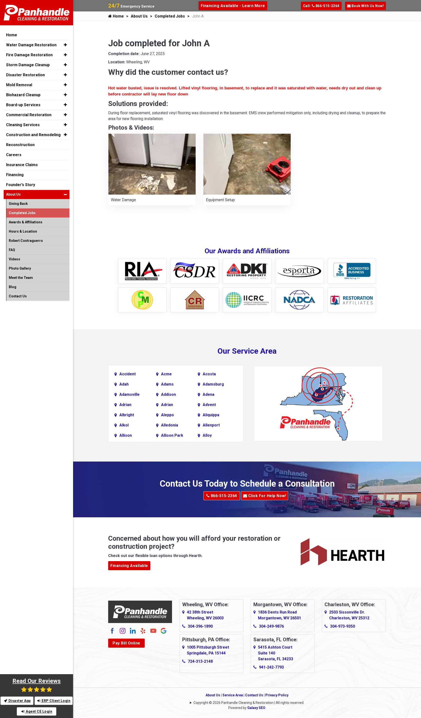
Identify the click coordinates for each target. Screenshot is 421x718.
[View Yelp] (143, 630)
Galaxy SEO (256, 708)
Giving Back (18, 204)
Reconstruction (20, 144)
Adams (167, 384)
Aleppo (167, 415)
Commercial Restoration (28, 115)
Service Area (232, 695)
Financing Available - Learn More (233, 5)
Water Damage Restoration (31, 45)
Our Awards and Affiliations (247, 251)
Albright (126, 415)
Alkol (124, 425)
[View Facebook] (112, 630)
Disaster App (19, 701)
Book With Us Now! (367, 6)
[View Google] (163, 630)
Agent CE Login (38, 711)
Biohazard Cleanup (23, 95)
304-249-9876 (271, 626)
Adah (124, 384)
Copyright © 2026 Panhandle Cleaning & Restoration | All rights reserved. (248, 703)
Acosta (209, 374)
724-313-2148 (200, 661)
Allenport (211, 425)
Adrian (125, 404)
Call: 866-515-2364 (321, 6)
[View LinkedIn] (133, 630)
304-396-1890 (200, 626)
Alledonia (169, 425)
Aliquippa (211, 415)
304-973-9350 (342, 626)
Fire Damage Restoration (29, 55)
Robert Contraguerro (26, 241)
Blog (12, 287)
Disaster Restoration (25, 75)
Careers (13, 154)
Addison (168, 394)
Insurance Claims (22, 164)
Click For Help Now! (266, 495)
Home (118, 16)
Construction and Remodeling (33, 134)
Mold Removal (19, 85)
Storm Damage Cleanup (28, 65)
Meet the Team (21, 278)
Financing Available (129, 565)
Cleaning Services (23, 125)
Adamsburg (213, 384)
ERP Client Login (56, 701)
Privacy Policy (276, 695)
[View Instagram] (122, 630)
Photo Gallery (20, 268)
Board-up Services (23, 105)
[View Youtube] (153, 630)
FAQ (12, 250)
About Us (139, 16)
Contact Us (254, 695)
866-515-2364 (223, 495)
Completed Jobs (170, 16)
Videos (14, 259)
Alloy (207, 435)
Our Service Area (247, 351)
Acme (166, 374)
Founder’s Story (20, 184)
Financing (15, 174)
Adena (208, 394)
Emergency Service (131, 6)
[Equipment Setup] (247, 164)
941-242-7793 (271, 667)
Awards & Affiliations (25, 222)
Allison (125, 435)
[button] (65, 44)
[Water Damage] (152, 164)
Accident (127, 374)
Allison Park (172, 435)
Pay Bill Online (126, 643)
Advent (209, 404)
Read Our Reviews (36, 681)
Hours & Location (23, 231)
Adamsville (129, 394)
